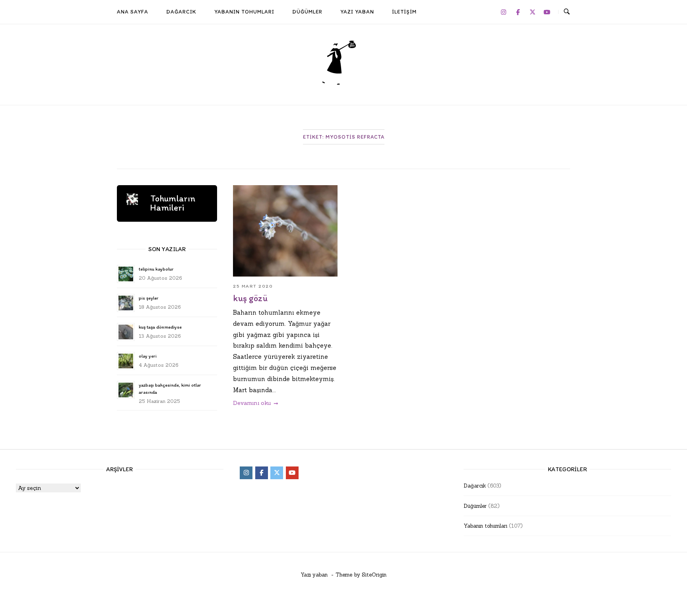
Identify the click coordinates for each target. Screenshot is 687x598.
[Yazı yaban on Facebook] (518, 12)
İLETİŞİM (404, 11)
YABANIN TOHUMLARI (244, 11)
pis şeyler (148, 298)
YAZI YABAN (357, 11)
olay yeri (148, 356)
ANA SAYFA (132, 11)
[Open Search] (566, 11)
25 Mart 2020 (253, 286)
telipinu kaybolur (156, 269)
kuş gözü (250, 298)
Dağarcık (475, 485)
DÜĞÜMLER (307, 11)
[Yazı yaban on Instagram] (503, 12)
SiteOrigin (374, 574)
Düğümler (475, 506)
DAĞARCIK (181, 11)
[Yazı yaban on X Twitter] (532, 12)
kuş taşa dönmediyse (160, 327)
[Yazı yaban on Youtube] (547, 12)
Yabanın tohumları (485, 526)
